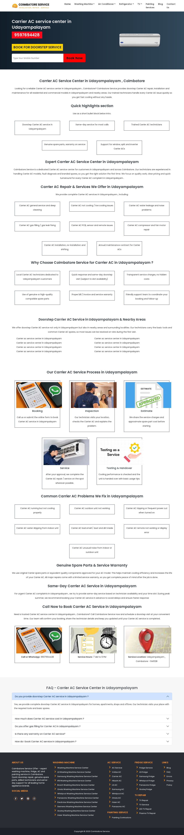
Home (67, 4)
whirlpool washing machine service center (77, 793)
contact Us (171, 6)
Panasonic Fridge (147, 785)
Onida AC (116, 798)
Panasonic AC (118, 806)
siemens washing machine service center (77, 806)
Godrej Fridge (145, 789)
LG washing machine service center (74, 772)
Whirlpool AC (118, 793)
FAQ (168, 772)
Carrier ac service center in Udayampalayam (39, 338)
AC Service (117, 767)
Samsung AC (118, 789)
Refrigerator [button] (125, 4)
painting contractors (121, 817)
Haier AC (116, 802)
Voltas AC (116, 772)
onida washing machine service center (76, 789)
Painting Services (150, 6)
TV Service (144, 804)
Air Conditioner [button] (106, 4)
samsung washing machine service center (77, 776)
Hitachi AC (116, 780)
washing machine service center (72, 767)
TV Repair (143, 800)
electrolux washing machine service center (77, 802)
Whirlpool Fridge (147, 780)
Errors (169, 776)
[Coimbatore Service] (31, 5)
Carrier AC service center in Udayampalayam (41, 24)
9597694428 (27, 35)
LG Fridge (143, 772)
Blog (160, 4)
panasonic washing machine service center (78, 798)
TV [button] (139, 4)
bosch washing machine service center (76, 785)
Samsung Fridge (147, 776)
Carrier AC (117, 776)
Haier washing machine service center (75, 815)
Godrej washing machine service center (76, 810)
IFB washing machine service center (74, 780)
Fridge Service (146, 767)
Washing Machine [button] (83, 4)
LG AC (114, 785)
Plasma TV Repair (147, 813)
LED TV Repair (145, 809)
